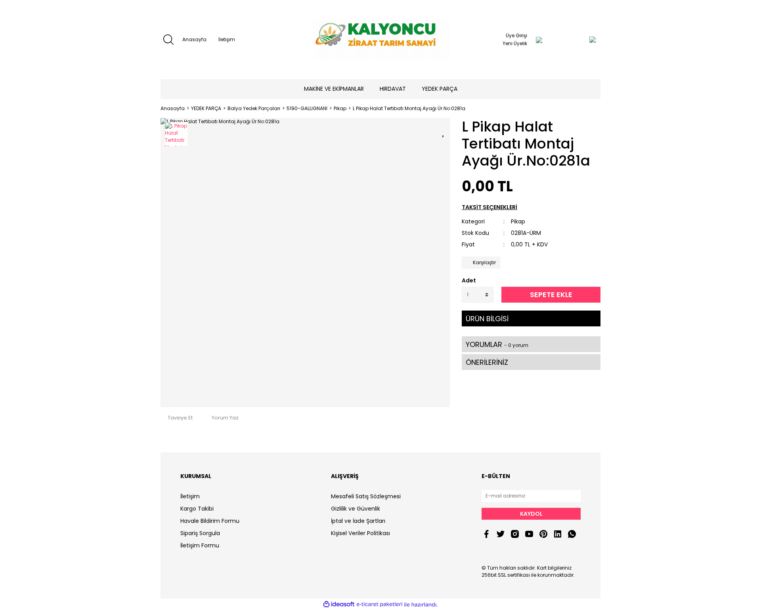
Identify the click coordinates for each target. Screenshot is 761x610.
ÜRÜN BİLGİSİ (487, 319)
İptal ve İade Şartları (358, 521)
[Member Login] (539, 39)
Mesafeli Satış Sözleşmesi (366, 496)
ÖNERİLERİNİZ (487, 362)
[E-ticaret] (379, 604)
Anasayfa (194, 39)
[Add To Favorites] (444, 131)
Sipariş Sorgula (200, 533)
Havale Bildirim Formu (209, 521)
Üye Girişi (516, 35)
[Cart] (576, 40)
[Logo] (380, 39)
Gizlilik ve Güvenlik (355, 509)
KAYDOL (531, 514)
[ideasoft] (339, 604)
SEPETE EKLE (551, 294)
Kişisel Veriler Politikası (360, 533)
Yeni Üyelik (515, 43)
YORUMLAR (497, 344)
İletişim (226, 39)
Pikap (518, 221)
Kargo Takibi (197, 509)
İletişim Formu (199, 545)
